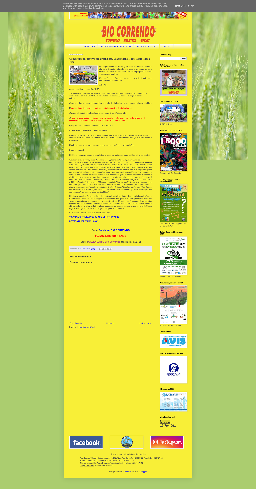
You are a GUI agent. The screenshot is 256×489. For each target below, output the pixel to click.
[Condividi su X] (105, 249)
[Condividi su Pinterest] (110, 249)
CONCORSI (166, 46)
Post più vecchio (145, 323)
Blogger (143, 472)
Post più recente (76, 323)
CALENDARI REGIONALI (146, 46)
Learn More (180, 6)
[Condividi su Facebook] (108, 249)
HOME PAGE (89, 46)
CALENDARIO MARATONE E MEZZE (115, 46)
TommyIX (127, 472)
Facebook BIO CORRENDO (114, 230)
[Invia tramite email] (100, 249)
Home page (110, 323)
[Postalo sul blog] (103, 249)
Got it (191, 6)
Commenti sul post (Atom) (85, 327)
